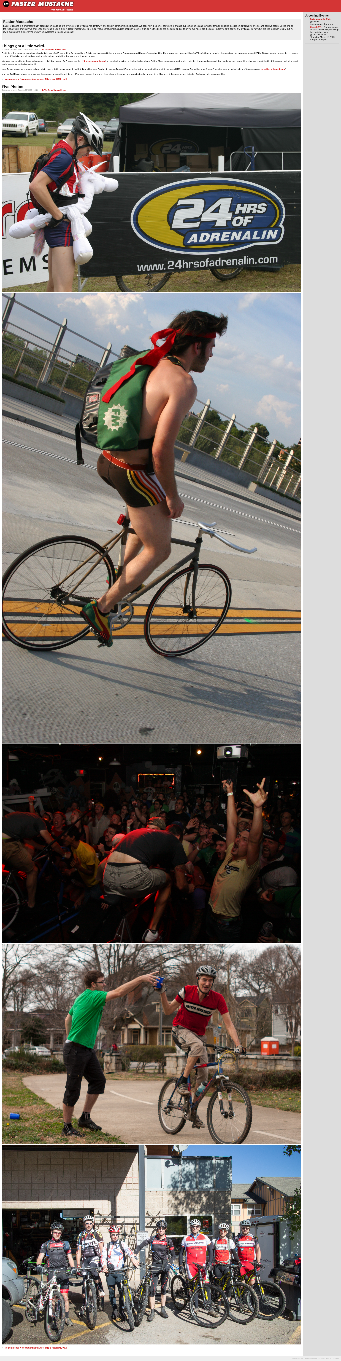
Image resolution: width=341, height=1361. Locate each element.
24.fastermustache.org (93, 61)
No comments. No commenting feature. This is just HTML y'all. (36, 79)
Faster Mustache (18, 22)
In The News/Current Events (54, 49)
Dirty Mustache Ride (320, 19)
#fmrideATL (316, 27)
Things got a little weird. (23, 46)
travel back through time (273, 69)
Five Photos (12, 87)
